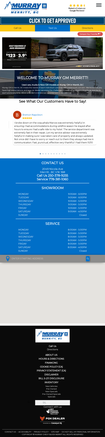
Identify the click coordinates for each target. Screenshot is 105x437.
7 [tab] (56, 154)
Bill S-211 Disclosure (51, 378)
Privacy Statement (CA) (51, 370)
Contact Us (10, 432)
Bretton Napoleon (32, 115)
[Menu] (99, 5)
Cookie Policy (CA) (51, 367)
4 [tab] (48, 154)
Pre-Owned (51, 389)
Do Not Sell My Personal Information (81, 432)
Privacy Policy (41, 432)
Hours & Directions (51, 359)
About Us (51, 355)
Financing (51, 363)
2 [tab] (43, 154)
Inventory (51, 382)
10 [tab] (64, 154)
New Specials (51, 391)
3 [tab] (45, 154)
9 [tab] (62, 154)
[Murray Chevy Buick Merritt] (25, 8)
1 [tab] (40, 154)
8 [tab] (59, 154)
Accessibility (25, 432)
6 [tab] (54, 154)
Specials (51, 397)
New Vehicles (51, 386)
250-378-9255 (58, 175)
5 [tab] (51, 154)
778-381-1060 (58, 179)
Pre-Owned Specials (51, 394)
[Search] (28, 402)
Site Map (55, 432)
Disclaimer (51, 374)
